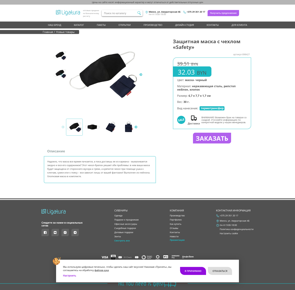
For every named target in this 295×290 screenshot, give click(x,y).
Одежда (118, 215)
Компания (177, 210)
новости (174, 236)
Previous (61, 74)
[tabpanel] (103, 74)
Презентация (177, 240)
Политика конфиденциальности (237, 229)
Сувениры (121, 210)
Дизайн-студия (184, 24)
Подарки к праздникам (126, 219)
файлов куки (101, 270)
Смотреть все (122, 240)
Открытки (124, 24)
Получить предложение (223, 13)
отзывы (174, 228)
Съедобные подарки (125, 228)
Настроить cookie (229, 233)
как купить (175, 224)
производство (153, 24)
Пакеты (101, 24)
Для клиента (239, 24)
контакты (213, 24)
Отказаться (219, 270)
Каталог (79, 24)
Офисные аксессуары (125, 224)
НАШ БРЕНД (54, 24)
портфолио (176, 219)
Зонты (117, 236)
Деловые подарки (123, 232)
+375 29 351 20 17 (196, 12)
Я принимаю (193, 270)
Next (140, 74)
